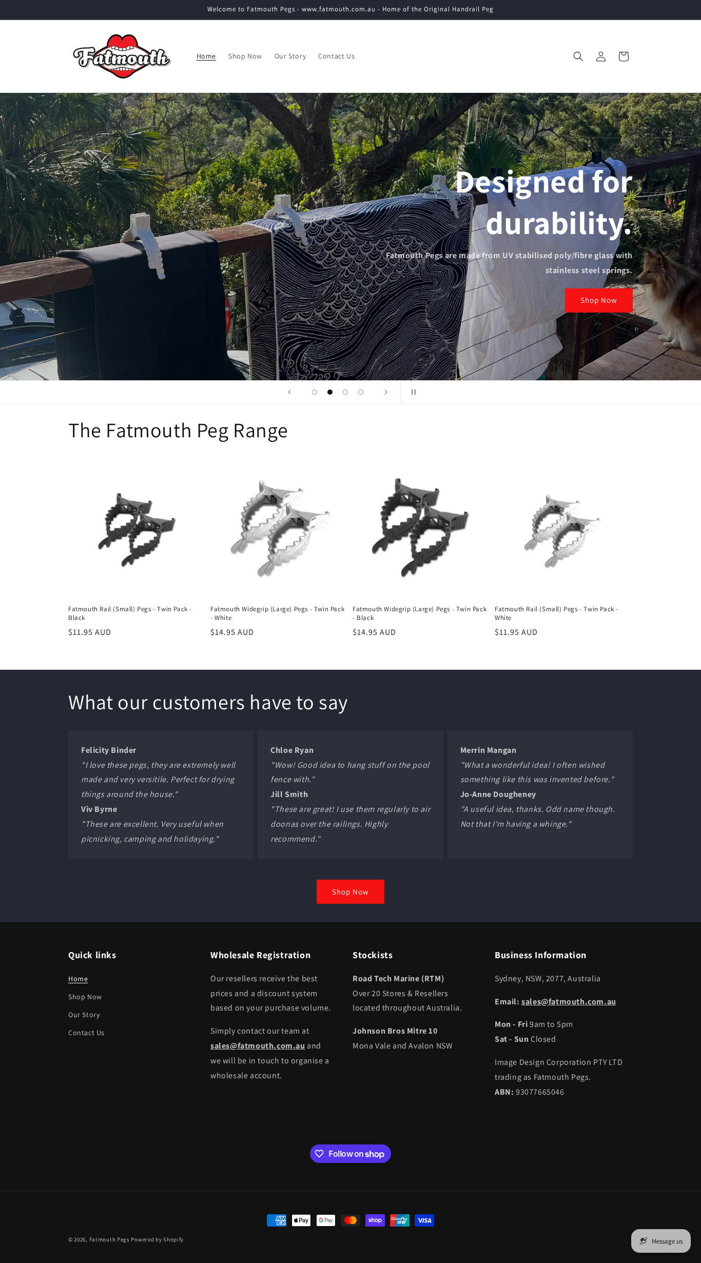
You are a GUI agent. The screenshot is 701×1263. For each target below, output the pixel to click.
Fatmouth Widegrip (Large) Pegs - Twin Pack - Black (419, 613)
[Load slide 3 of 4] (345, 392)
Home (78, 978)
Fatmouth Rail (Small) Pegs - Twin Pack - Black (130, 613)
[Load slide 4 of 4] (360, 392)
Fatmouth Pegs (109, 1239)
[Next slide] (386, 392)
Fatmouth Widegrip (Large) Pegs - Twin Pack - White (277, 613)
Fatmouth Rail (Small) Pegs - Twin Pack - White (556, 613)
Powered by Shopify (157, 1239)
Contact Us (86, 1032)
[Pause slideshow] (411, 392)
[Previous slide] (289, 392)
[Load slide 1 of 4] (314, 392)
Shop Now (598, 300)
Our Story (84, 1014)
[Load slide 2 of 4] (330, 392)
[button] (578, 56)
